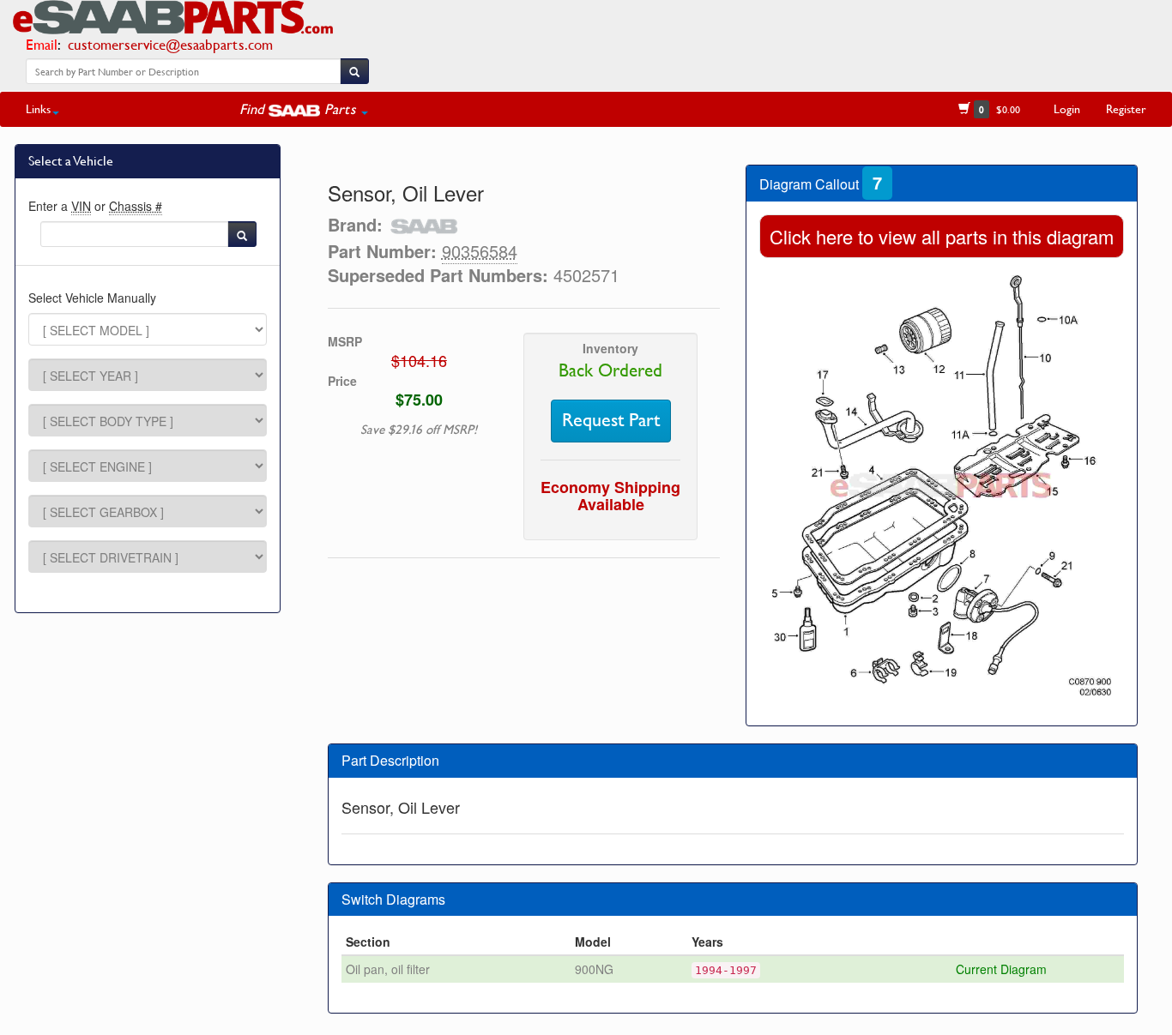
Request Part (611, 420)
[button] (304, 109)
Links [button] (38, 108)
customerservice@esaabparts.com (170, 44)
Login (1067, 108)
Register (1126, 108)
